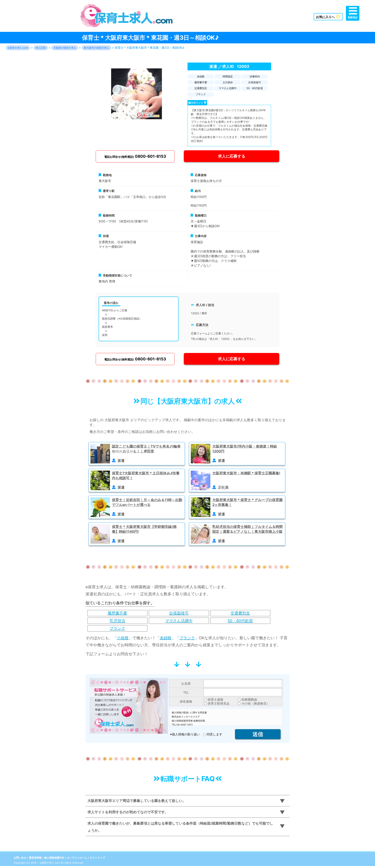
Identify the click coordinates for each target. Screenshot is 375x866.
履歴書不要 (117, 613)
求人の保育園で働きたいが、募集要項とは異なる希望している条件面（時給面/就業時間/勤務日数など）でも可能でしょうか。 (180, 826)
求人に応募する (231, 156)
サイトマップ (97, 857)
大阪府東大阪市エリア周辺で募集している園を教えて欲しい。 (137, 801)
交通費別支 (240, 613)
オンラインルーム (77, 857)
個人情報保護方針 (54, 857)
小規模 (123, 638)
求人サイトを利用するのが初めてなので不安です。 (128, 812)
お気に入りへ (325, 17)
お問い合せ (20, 857)
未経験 (165, 638)
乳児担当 (117, 620)
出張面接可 (179, 613)
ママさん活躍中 (179, 620)
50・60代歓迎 (240, 620)
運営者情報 (35, 857)
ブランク (117, 628)
